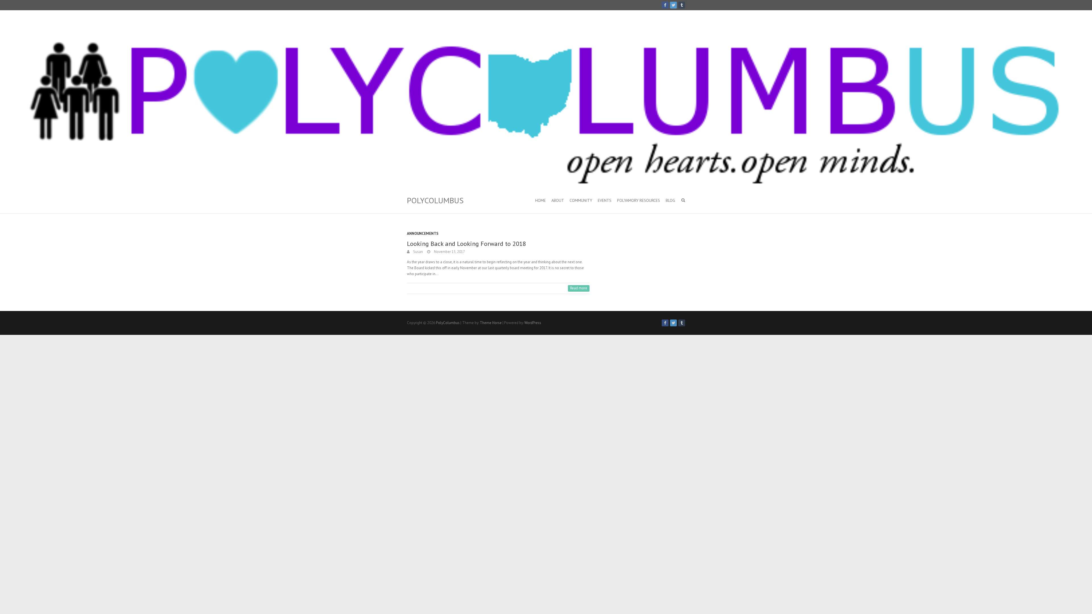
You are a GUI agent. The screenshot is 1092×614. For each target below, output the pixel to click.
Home (540, 200)
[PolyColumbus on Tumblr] (681, 5)
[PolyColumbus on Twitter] (673, 5)
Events (604, 200)
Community (581, 200)
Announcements (423, 233)
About (557, 200)
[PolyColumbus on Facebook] (665, 5)
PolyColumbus (435, 200)
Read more (578, 288)
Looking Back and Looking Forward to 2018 (466, 244)
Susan (417, 251)
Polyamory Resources (638, 200)
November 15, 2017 (449, 251)
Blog (670, 200)
